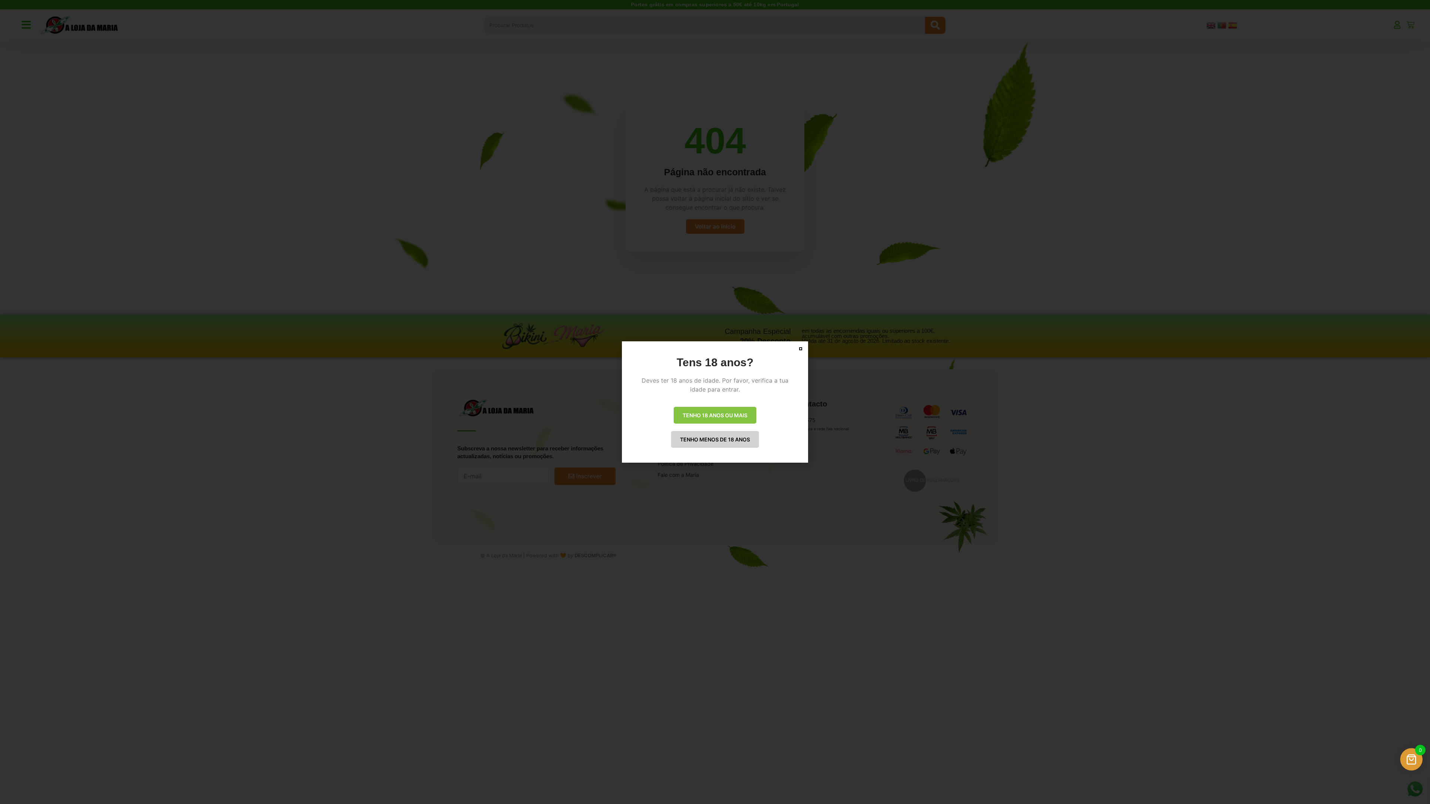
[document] (715, 402)
